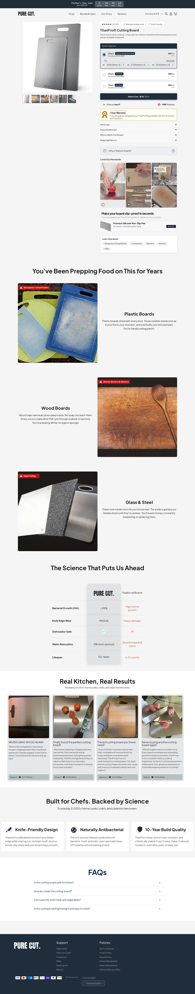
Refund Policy (105, 957)
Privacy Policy (105, 953)
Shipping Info (62, 965)
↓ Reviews (162, 243)
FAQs (58, 961)
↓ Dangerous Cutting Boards (115, 243)
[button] (166, 14)
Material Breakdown (108, 965)
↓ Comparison (136, 243)
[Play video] (103, 205)
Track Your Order (63, 953)
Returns (59, 969)
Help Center (61, 948)
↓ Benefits (150, 243)
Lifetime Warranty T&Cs (109, 969)
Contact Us (61, 957)
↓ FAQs (106, 249)
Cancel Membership (108, 961)
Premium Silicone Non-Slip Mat (129, 223)
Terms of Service (106, 948)
